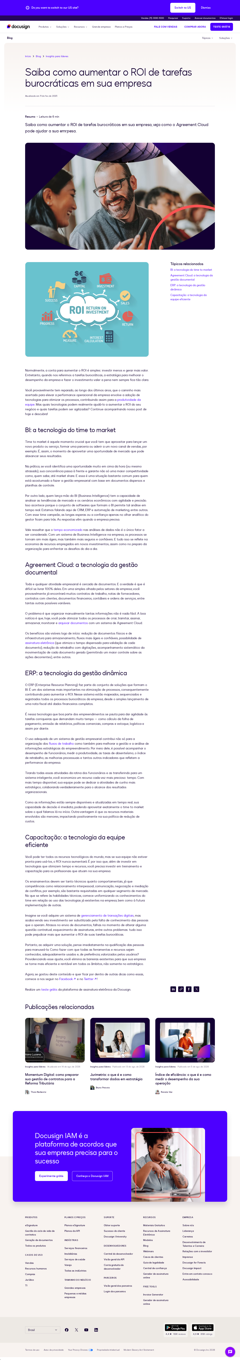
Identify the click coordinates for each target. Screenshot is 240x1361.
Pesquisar (173, 18)
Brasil (31, 1330)
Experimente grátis (51, 1176)
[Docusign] (18, 26)
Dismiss (206, 8)
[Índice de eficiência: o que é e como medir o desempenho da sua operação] (185, 1040)
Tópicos (206, 38)
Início (28, 56)
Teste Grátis (221, 26)
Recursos (79, 26)
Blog (38, 56)
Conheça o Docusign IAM (92, 1176)
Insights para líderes (57, 56)
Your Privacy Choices (78, 1350)
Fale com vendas (165, 26)
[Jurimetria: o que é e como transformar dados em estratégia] (120, 1040)
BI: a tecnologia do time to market (191, 270)
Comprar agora (195, 26)
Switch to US (182, 8)
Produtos (44, 26)
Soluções (61, 26)
